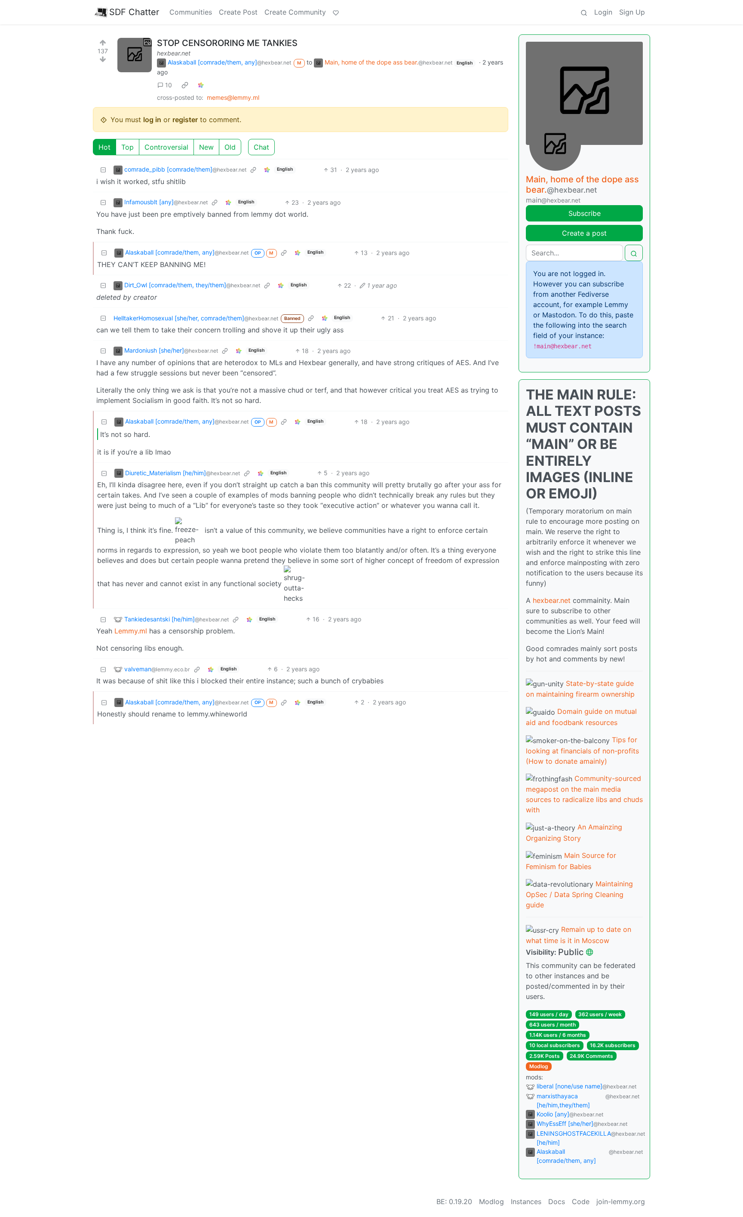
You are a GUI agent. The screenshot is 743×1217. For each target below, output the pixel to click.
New (206, 147)
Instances (526, 1201)
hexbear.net (173, 53)
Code (580, 1201)
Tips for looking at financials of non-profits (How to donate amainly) (582, 750)
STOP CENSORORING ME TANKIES (227, 43)
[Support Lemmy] (335, 12)
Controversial (166, 147)
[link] (185, 85)
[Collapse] (103, 169)
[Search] (584, 12)
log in (152, 119)
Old (230, 147)
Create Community (295, 12)
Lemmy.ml (130, 631)
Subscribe (584, 213)
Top (127, 147)
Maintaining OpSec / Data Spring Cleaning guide (579, 894)
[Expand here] (134, 55)
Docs (556, 1201)
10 (168, 85)
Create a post (584, 233)
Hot (104, 147)
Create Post (238, 12)
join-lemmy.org (620, 1201)
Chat (261, 147)
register (185, 119)
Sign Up (632, 12)
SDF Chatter (134, 12)
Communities (190, 12)
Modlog (538, 1066)
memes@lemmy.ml (233, 97)
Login (603, 12)
